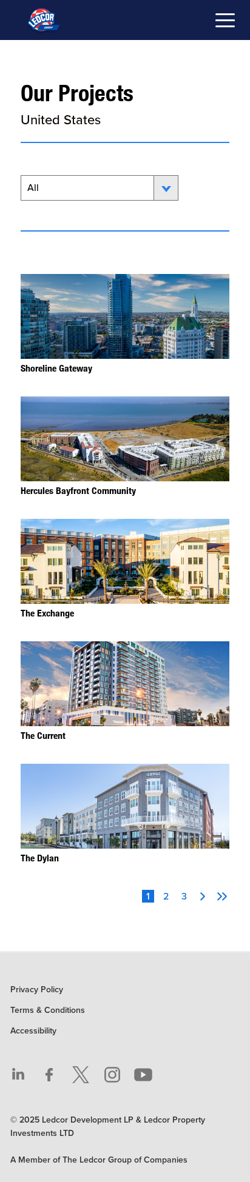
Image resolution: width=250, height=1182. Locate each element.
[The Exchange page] (125, 569)
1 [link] (148, 896)
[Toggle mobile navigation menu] (225, 22)
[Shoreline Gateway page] (125, 324)
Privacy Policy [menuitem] (36, 989)
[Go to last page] (222, 896)
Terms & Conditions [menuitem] (47, 1010)
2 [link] (166, 896)
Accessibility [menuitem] (33, 1031)
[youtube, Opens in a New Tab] (143, 1075)
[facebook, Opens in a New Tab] (50, 1075)
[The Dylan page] (125, 814)
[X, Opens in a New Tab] (81, 1075)
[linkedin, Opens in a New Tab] (18, 1075)
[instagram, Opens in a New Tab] (112, 1075)
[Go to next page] (202, 896)
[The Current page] (125, 691)
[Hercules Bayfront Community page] (125, 447)
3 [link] (184, 896)
